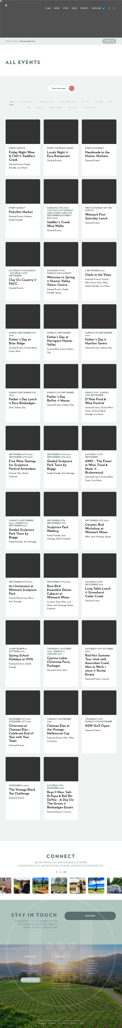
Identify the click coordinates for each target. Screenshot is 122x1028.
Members (91, 973)
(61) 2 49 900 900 (61, 973)
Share (108, 41)
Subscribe (90, 916)
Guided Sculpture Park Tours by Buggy (59, 465)
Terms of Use (92, 966)
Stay (65, 8)
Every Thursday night (60, 148)
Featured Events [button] (26, 102)
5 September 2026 (94, 271)
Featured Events (93, 279)
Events (85, 8)
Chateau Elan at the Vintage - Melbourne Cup (58, 729)
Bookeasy (52, 1023)
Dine (74, 8)
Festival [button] (85, 102)
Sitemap (91, 961)
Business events (30, 980)
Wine (57, 8)
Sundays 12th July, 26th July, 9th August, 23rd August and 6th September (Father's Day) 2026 (60, 213)
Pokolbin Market (21, 212)
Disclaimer (91, 968)
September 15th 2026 (97, 521)
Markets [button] (40, 107)
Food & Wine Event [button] (68, 102)
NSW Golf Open (97, 725)
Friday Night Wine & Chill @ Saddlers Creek (22, 156)
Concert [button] (99, 102)
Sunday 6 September (59, 333)
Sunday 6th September (60, 393)
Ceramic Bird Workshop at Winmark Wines (96, 528)
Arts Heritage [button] (88, 107)
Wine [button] (29, 107)
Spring (58, 293)
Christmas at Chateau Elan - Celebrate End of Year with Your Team (21, 733)
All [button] (11, 102)
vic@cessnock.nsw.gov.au (61, 988)
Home (8, 41)
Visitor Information (30, 971)
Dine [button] (110, 102)
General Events (16, 164)
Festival (95, 411)
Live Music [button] (72, 107)
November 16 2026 (19, 786)
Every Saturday (94, 148)
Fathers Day (106, 348)
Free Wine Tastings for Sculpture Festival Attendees (22, 465)
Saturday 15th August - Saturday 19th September (22, 273)
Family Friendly (16, 220)
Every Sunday (17, 208)
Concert (51, 602)
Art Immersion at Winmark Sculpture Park (23, 589)
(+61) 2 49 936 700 (61, 986)
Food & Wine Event (56, 349)
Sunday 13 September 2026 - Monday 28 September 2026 (21, 523)
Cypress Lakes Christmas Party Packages (58, 661)
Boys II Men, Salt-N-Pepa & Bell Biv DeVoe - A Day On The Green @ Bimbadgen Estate (60, 800)
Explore (96, 8)
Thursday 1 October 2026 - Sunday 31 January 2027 (59, 651)
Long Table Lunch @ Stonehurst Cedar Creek (98, 592)
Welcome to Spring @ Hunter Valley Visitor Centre (61, 281)
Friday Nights (17, 148)
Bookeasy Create (77, 1023)
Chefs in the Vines (98, 274)
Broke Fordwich (63, 539)
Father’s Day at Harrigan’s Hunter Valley (60, 340)
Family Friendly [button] (56, 107)
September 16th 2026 (21, 582)
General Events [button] (47, 102)
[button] (71, 88)
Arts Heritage (68, 473)
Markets (28, 216)
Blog (30, 973)
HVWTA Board (91, 971)
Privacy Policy (91, 963)
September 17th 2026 (59, 582)
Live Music (22, 168)
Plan (48, 8)
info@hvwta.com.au (61, 976)
